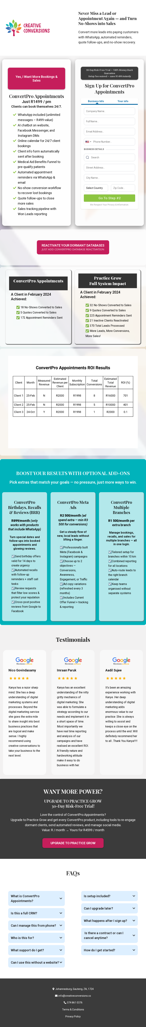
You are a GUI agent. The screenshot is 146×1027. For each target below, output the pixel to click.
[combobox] (88, 141)
